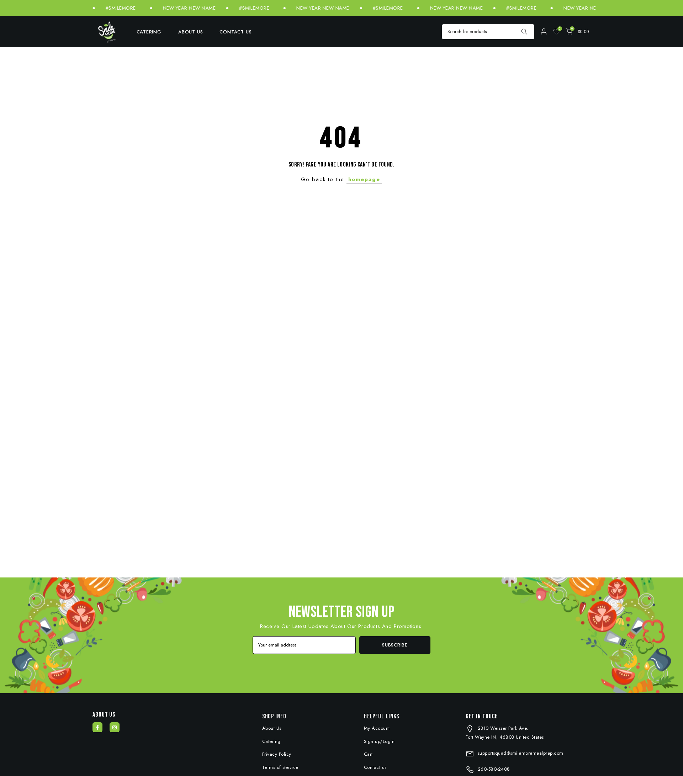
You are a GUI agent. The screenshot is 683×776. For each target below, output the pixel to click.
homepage (364, 179)
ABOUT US (190, 31)
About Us (271, 728)
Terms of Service (280, 767)
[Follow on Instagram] (115, 727)
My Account (377, 728)
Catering (271, 741)
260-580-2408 (493, 769)
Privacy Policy (276, 754)
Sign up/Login (379, 741)
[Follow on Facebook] (97, 727)
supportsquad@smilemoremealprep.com (519, 753)
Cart (368, 754)
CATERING (149, 31)
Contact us (375, 767)
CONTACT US (235, 31)
